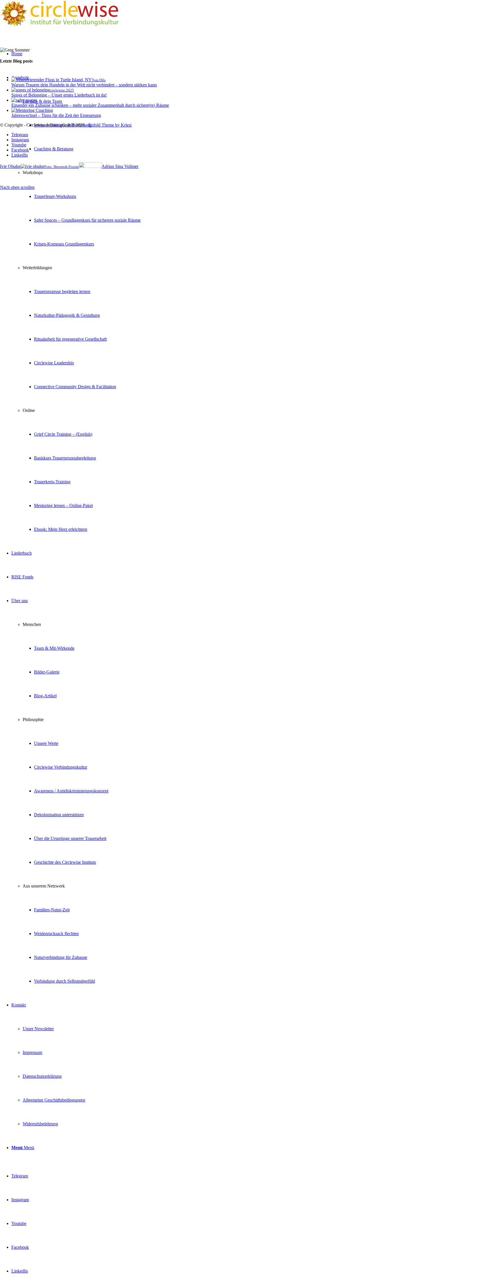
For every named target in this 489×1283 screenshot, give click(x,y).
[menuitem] (250, 303)
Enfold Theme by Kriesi (110, 125)
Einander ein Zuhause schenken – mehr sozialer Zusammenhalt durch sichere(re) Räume (90, 105)
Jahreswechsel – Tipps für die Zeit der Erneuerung (56, 115)
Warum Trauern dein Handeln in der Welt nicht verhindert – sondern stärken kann (84, 84)
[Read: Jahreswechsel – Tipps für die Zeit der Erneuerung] (32, 110)
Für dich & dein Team (42, 101)
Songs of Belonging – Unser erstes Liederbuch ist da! (59, 95)
